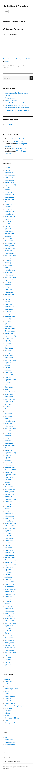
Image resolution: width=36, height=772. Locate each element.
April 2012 (8, 384)
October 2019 (9, 253)
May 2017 (8, 299)
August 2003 (9, 596)
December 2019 (10, 248)
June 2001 (8, 660)
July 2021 (8, 221)
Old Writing (9, 708)
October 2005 (9, 538)
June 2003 (8, 601)
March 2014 (9, 348)
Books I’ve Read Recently (12, 761)
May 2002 (8, 633)
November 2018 (10, 272)
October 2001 (9, 650)
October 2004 (9, 562)
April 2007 (8, 511)
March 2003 (9, 609)
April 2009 (8, 462)
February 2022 (10, 212)
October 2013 (9, 358)
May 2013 (8, 367)
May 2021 (8, 226)
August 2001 (9, 655)
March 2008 (9, 487)
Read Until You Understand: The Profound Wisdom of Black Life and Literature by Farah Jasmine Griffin (17, 107)
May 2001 (8, 662)
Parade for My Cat (11, 100)
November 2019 (10, 250)
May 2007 (8, 509)
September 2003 (10, 594)
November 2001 (10, 647)
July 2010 (8, 431)
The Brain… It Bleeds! (12, 718)
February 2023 (10, 194)
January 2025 (9, 177)
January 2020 (9, 246)
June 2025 (8, 168)
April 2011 (8, 411)
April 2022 (8, 209)
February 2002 (10, 640)
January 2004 (9, 584)
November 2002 (10, 618)
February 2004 (10, 582)
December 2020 (10, 233)
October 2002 (9, 621)
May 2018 (8, 285)
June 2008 (8, 482)
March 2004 (9, 579)
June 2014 (8, 343)
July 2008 (8, 479)
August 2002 (9, 626)
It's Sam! (8, 701)
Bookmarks (8, 681)
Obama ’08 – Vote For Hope (12, 59)
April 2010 (8, 438)
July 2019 (8, 258)
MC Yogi (29, 59)
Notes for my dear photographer (16, 706)
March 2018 (9, 289)
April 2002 (8, 635)
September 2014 (10, 336)
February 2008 (10, 489)
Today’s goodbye (10, 98)
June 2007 (8, 506)
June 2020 (8, 236)
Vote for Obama (13, 29)
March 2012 (9, 387)
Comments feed (10, 742)
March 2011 (8, 414)
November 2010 (10, 423)
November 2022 (10, 202)
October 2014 (9, 333)
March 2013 (8, 372)
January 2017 (9, 309)
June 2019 (8, 260)
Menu (6, 11)
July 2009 (8, 458)
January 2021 (9, 231)
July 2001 (8, 657)
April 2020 (8, 238)
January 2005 (9, 555)
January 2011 (9, 419)
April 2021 (8, 229)
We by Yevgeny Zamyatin (20, 148)
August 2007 (9, 501)
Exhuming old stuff (11, 689)
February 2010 (9, 440)
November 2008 (10, 470)
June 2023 (8, 187)
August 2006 (9, 531)
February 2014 (9, 350)
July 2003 (8, 599)
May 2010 (8, 436)
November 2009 (10, 448)
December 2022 (10, 199)
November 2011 (10, 394)
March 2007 (9, 514)
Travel (7, 720)
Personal (8, 711)
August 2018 (9, 280)
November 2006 (10, 523)
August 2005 (9, 540)
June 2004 (8, 572)
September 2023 (10, 185)
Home (5, 753)
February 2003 (10, 611)
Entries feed (9, 740)
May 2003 (8, 604)
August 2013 (9, 363)
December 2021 (10, 214)
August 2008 (9, 477)
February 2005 (10, 552)
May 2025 (8, 170)
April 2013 (8, 370)
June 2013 (8, 365)
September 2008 (10, 475)
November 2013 (10, 355)
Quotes (7, 715)
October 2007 (9, 496)
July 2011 (7, 404)
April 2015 (8, 324)
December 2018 (10, 270)
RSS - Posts (9, 124)
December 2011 (10, 392)
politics (7, 713)
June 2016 (8, 311)
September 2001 (10, 652)
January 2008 (9, 492)
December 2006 (10, 521)
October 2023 (9, 182)
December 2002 (10, 616)
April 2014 (8, 345)
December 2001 (10, 645)
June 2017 (8, 297)
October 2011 (9, 397)
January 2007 (9, 518)
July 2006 (8, 533)
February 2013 (9, 375)
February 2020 (10, 243)
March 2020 (9, 241)
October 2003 (9, 591)
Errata (7, 686)
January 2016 (9, 314)
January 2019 (9, 268)
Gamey (7, 693)
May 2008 (8, 484)
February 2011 (9, 416)
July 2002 (8, 628)
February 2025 (10, 175)
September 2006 (10, 528)
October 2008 (9, 472)
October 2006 (9, 526)
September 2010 (10, 428)
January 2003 (9, 613)
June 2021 (8, 224)
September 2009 (10, 453)
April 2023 (8, 192)
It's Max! (8, 698)
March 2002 (9, 638)
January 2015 (9, 326)
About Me (6, 757)
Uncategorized (18, 66)
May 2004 (8, 574)
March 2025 (9, 173)
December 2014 (10, 328)
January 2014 (9, 353)
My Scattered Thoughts (15, 6)
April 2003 (8, 606)
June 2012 (8, 382)
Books (7, 684)
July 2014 (8, 341)
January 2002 (9, 643)
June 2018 (8, 282)
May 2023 (8, 190)
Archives (7, 679)
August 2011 (9, 401)
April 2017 (8, 302)
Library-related (10, 703)
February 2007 (10, 516)
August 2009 (9, 455)
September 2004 (10, 565)
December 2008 (10, 467)
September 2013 (10, 360)
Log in (7, 737)
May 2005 (8, 545)
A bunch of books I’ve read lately (16, 103)
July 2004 (8, 570)
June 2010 (8, 433)
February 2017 (9, 306)
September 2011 (10, 399)
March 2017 (8, 304)
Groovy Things (10, 696)
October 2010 (9, 426)
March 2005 (9, 550)
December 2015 (10, 316)
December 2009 (10, 445)
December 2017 (10, 294)
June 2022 (8, 207)
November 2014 (10, 331)
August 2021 (9, 219)
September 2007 (10, 499)
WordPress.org (10, 744)
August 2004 (9, 567)
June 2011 (8, 406)
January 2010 (9, 443)
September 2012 (10, 380)
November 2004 (10, 560)
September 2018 (10, 277)
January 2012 (9, 389)
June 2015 (8, 321)
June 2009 (8, 460)
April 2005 (8, 548)
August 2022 (9, 204)
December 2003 (10, 587)
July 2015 (8, 319)
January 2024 (9, 180)
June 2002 (8, 630)
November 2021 (10, 216)
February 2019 (9, 265)
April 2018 (8, 287)
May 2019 (8, 263)
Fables (7, 691)
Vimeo (7, 61)
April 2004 (8, 577)
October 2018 (9, 275)
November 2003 (10, 589)
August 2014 (9, 338)
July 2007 (8, 504)
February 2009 (10, 465)
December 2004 (10, 557)
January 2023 (9, 197)
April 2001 (8, 665)
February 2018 (9, 292)
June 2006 (8, 535)
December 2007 (10, 494)
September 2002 (10, 623)
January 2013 (9, 377)
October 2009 (9, 450)
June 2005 (8, 543)
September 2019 (10, 255)
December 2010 (10, 421)
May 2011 (8, 409)
